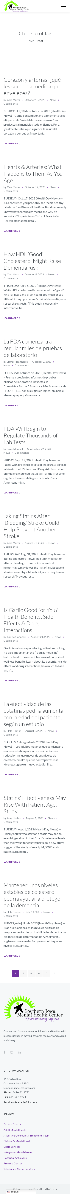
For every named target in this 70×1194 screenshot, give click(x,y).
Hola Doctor (14, 730)
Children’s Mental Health (18, 1141)
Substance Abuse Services (19, 1169)
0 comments (11, 103)
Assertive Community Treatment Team (26, 1135)
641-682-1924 (17, 1096)
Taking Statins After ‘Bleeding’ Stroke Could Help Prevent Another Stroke (31, 525)
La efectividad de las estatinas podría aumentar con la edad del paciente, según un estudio (35, 713)
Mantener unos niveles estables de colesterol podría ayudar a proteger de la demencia (33, 895)
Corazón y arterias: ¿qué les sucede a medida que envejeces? (32, 86)
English (14, 1191)
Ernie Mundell (15, 448)
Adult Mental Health (15, 1129)
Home (30, 41)
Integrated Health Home (18, 1152)
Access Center (12, 1124)
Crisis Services (12, 1146)
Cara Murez (13, 99)
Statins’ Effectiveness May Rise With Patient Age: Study (35, 804)
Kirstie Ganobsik (16, 636)
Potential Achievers (15, 1157)
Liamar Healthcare (17, 361)
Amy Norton (14, 818)
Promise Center (13, 1163)
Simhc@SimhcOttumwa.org (19, 1087)
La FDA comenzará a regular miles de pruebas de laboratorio (33, 348)
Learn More (11, 143)
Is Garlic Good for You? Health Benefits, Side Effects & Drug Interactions (31, 619)
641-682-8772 (21, 1092)
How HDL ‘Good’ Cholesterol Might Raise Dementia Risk (32, 261)
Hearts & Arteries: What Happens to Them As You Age (33, 173)
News (53, 99)
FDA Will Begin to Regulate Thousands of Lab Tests (30, 435)
